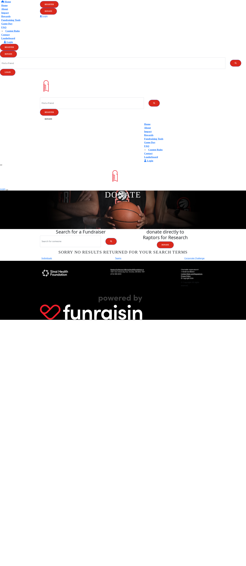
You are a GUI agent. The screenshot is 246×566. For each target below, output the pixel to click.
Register (9, 47)
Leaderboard (8, 38)
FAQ (3, 27)
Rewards (148, 135)
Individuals (47, 258)
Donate (8, 54)
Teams (118, 258)
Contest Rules (12, 31)
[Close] (7, 189)
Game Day (7, 23)
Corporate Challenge (194, 258)
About (147, 127)
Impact (148, 131)
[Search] (235, 63)
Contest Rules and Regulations (191, 274)
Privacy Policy (186, 276)
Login (8, 72)
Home (147, 124)
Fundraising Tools (10, 20)
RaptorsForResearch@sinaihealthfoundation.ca (127, 270)
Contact (5, 34)
